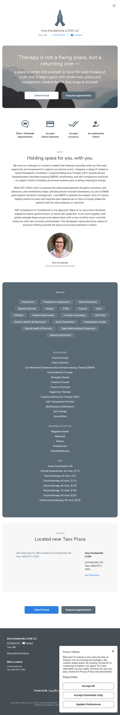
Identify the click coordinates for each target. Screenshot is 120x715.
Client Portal (41, 95)
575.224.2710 (58, 35)
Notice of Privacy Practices (18, 653)
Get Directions (92, 575)
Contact (78, 35)
